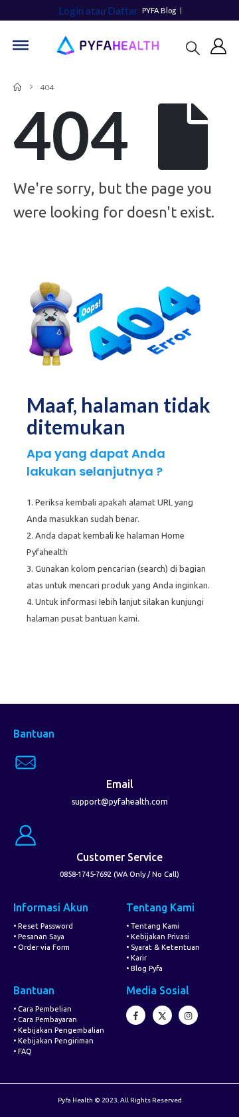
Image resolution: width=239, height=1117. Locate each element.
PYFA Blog (159, 10)
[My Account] (218, 45)
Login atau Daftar (98, 10)
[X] (162, 1015)
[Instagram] (188, 1015)
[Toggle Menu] (21, 45)
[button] (193, 47)
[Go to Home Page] (17, 87)
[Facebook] (135, 1015)
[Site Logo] (107, 45)
